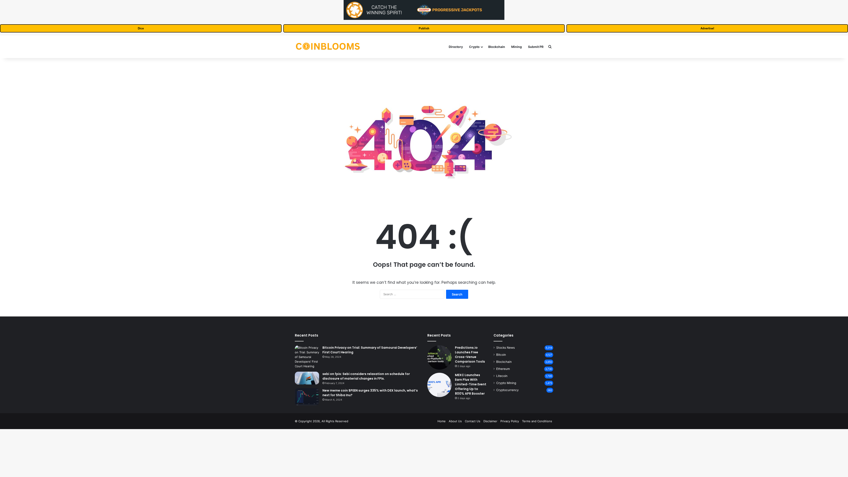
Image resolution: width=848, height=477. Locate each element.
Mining (516, 47)
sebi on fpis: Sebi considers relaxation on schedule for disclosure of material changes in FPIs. (366, 376)
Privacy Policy (509, 421)
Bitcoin (501, 354)
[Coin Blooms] (328, 47)
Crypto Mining (506, 383)
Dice (141, 28)
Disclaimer (490, 421)
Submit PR (535, 47)
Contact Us (472, 421)
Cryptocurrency (507, 390)
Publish (424, 28)
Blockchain (496, 47)
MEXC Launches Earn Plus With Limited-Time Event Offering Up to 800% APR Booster (470, 384)
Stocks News (505, 347)
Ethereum (503, 369)
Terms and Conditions (537, 421)
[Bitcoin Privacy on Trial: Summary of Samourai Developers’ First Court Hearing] (307, 357)
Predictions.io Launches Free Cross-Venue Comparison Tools (470, 354)
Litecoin (501, 376)
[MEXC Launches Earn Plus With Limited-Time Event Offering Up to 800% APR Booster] (439, 385)
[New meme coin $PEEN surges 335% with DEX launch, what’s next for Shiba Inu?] (307, 396)
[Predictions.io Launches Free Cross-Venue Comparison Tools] (439, 357)
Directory (456, 47)
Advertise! (707, 28)
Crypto (474, 47)
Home (441, 421)
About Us (455, 421)
